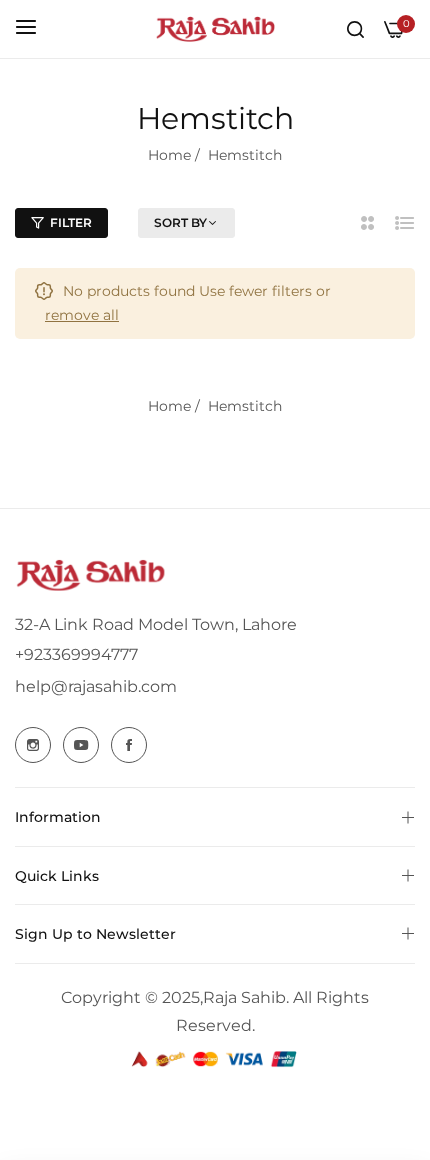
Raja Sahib (244, 997)
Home (169, 155)
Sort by (180, 222)
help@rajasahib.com (96, 686)
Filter (71, 222)
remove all (82, 315)
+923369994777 (76, 654)
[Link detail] (33, 745)
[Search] (355, 29)
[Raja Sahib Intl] (215, 29)
